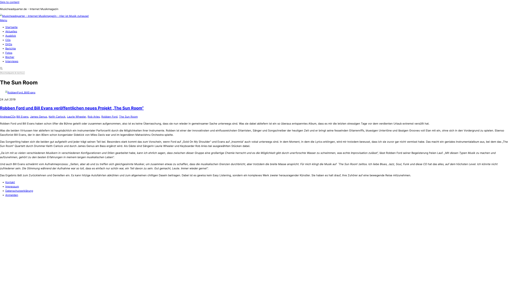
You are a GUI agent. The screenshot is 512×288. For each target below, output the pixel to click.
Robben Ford (109, 116)
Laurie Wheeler (76, 116)
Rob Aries (94, 116)
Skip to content (9, 2)
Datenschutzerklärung (19, 190)
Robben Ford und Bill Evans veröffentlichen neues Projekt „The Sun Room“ (72, 108)
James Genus (38, 116)
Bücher (9, 57)
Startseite (11, 27)
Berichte (10, 48)
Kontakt (10, 182)
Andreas (5, 116)
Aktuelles (11, 31)
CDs (8, 40)
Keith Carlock (57, 116)
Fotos (8, 52)
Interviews (11, 61)
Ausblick (10, 35)
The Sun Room (128, 116)
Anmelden (11, 195)
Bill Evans (22, 116)
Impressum (12, 186)
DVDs (8, 44)
